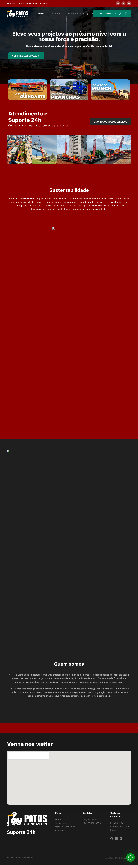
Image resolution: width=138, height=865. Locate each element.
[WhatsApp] (129, 3)
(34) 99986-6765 (92, 823)
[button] (10, 149)
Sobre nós (55, 13)
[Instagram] (123, 3)
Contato (59, 830)
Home (41, 13)
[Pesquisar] (87, 14)
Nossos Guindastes (76, 13)
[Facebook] (118, 3)
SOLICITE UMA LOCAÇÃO (110, 13)
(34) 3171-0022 (91, 819)
